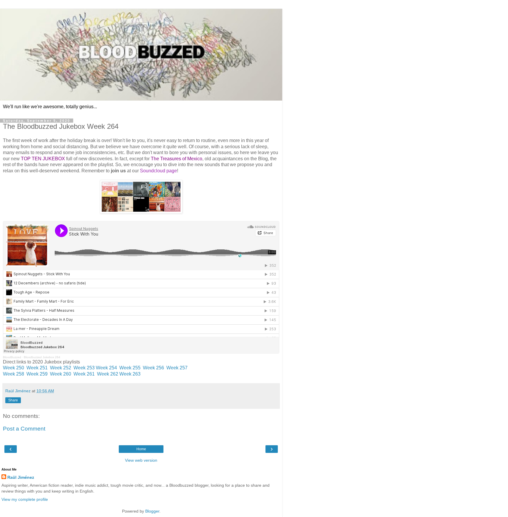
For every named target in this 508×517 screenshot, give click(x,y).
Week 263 (130, 373)
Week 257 (177, 367)
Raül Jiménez (20, 477)
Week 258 (13, 373)
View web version (141, 460)
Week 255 (130, 367)
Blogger (152, 511)
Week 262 (107, 373)
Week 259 (37, 373)
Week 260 (60, 373)
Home (141, 449)
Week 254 (106, 367)
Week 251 (37, 367)
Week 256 (153, 367)
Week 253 (84, 367)
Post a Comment (24, 429)
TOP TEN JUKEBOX (43, 158)
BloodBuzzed (12, 357)
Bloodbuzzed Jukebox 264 (42, 357)
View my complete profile (24, 499)
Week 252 (60, 367)
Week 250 (13, 367)
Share (13, 400)
